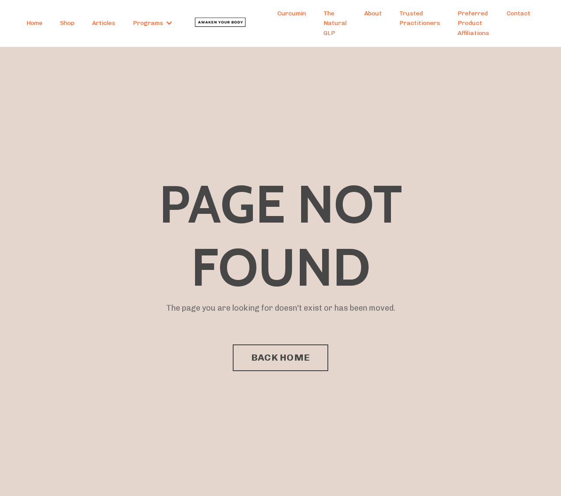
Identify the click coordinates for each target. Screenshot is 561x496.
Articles (103, 23)
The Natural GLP (335, 23)
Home (34, 23)
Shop (67, 23)
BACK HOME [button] (280, 357)
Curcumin (291, 13)
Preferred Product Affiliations (473, 23)
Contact (518, 13)
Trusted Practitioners (419, 18)
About (373, 13)
